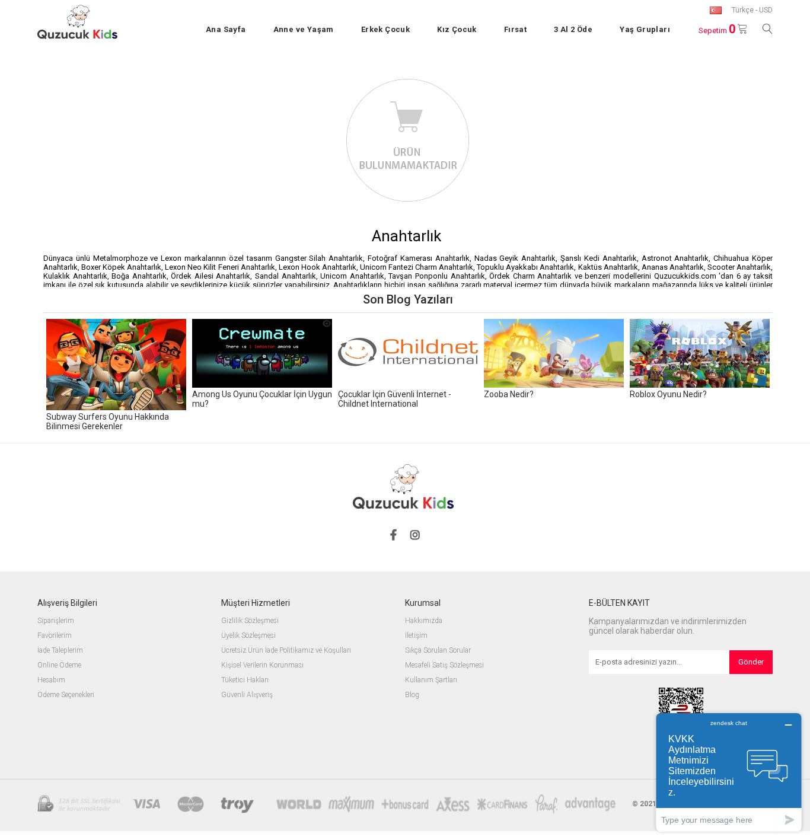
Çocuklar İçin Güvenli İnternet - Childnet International (394, 398)
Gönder (751, 661)
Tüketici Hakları (245, 680)
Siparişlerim (55, 621)
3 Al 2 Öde (573, 29)
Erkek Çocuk (385, 29)
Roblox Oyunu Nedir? (668, 394)
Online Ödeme (59, 665)
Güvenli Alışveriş (247, 695)
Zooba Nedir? (509, 394)
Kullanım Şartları (431, 680)
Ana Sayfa (226, 29)
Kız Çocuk (457, 29)
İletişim (416, 636)
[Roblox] (700, 354)
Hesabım (51, 680)
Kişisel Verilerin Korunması (262, 665)
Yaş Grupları (645, 29)
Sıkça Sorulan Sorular (438, 650)
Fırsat (515, 29)
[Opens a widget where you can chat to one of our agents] (729, 772)
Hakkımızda (423, 621)
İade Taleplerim (60, 650)
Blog (412, 695)
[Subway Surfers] (116, 365)
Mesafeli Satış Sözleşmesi (444, 665)
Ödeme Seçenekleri (65, 695)
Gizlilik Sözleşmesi (250, 621)
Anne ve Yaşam (303, 29)
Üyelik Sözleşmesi (248, 636)
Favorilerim (54, 636)
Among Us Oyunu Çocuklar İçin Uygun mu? (262, 398)
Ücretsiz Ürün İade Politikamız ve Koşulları (286, 650)
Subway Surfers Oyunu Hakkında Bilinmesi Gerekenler (107, 421)
